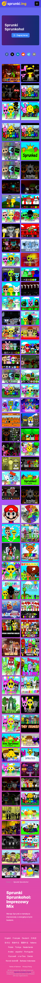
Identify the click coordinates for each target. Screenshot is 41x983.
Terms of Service (15, 966)
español (18, 952)
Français (16, 938)
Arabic (11, 952)
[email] (34, 54)
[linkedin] (18, 54)
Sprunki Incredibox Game (22, 972)
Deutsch (25, 938)
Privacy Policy (27, 966)
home (8, 882)
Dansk (30, 956)
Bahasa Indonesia (27, 961)
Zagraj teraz (22, 35)
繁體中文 (24, 943)
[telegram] (29, 54)
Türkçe (18, 947)
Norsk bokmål (12, 961)
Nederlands (28, 947)
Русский (12, 956)
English (8, 938)
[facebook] (7, 54)
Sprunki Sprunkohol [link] (21, 882)
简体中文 (15, 943)
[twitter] (12, 54)
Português (28, 952)
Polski (10, 947)
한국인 (7, 943)
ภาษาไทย (22, 956)
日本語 (33, 938)
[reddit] (23, 54)
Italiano (33, 943)
